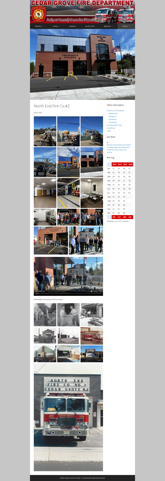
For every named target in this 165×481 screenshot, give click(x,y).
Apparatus (107, 26)
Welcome (38, 26)
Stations (125, 26)
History (55, 26)
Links (109, 131)
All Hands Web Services (97, 478)
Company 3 (112, 122)
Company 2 (112, 119)
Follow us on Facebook (115, 110)
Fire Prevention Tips (114, 125)
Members (73, 26)
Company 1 (112, 116)
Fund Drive (111, 128)
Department (113, 113)
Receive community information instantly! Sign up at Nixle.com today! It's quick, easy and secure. (119, 148)
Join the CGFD (89, 26)
